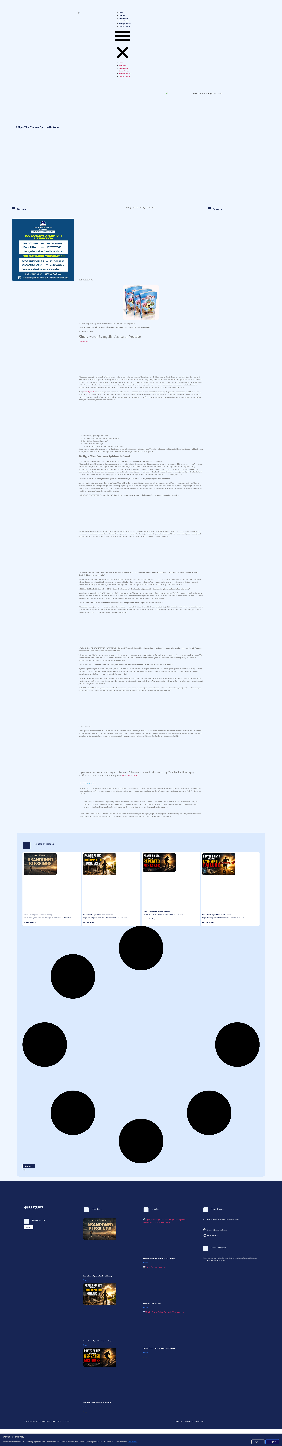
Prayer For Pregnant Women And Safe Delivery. (159, 1258)
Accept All (272, 1442)
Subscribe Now (84, 342)
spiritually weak (88, 392)
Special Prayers (124, 18)
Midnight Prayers (125, 23)
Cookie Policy (132, 1442)
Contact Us (178, 1421)
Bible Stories (123, 15)
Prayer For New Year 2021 (152, 1303)
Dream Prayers (124, 21)
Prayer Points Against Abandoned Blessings (38, 915)
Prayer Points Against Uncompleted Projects (98, 915)
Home (121, 13)
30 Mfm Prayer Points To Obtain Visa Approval (159, 1348)
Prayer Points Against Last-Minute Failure (216, 915)
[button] (123, 44)
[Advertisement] (141, 188)
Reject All (258, 1442)
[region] (141, 1440)
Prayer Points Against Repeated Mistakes (156, 911)
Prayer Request (188, 1421)
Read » (85, 1280)
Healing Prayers (124, 26)
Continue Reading (30, 922)
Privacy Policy (200, 1421)
